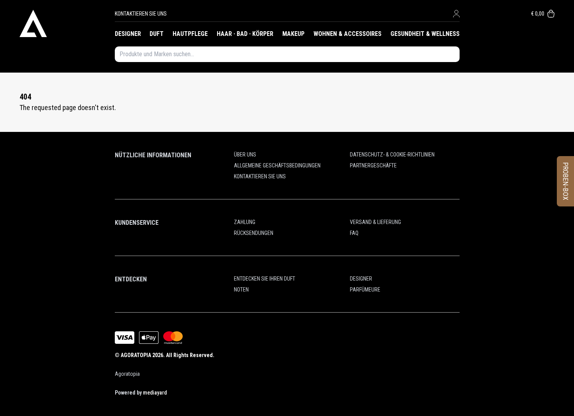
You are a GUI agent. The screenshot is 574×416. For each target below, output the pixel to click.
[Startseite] (67, 23)
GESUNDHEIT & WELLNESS (425, 33)
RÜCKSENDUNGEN (253, 233)
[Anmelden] (456, 14)
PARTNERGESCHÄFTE (373, 165)
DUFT (157, 33)
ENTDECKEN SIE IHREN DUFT (264, 279)
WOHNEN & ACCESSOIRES (347, 33)
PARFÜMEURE (365, 289)
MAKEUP (293, 33)
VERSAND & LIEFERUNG (375, 222)
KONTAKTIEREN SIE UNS (141, 13)
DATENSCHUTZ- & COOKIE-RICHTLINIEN (392, 154)
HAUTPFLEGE (190, 33)
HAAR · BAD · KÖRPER (245, 33)
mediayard (155, 392)
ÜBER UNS (245, 154)
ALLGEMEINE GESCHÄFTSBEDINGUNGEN (277, 165)
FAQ (354, 233)
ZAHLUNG (244, 222)
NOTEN (241, 289)
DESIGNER (128, 33)
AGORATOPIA (136, 355)
